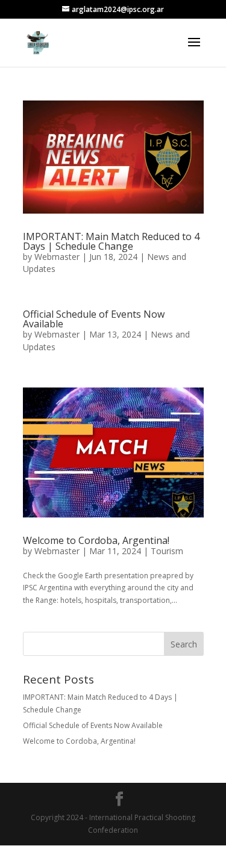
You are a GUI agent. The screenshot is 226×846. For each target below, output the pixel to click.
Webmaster (57, 256)
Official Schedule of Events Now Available (94, 318)
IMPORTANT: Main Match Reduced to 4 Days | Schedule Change (111, 241)
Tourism (167, 551)
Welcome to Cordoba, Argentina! (96, 540)
